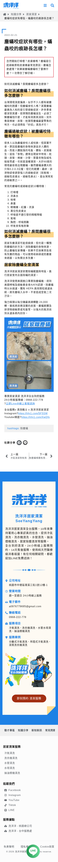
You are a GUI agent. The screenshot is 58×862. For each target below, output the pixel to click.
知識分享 (16, 14)
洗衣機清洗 (10, 758)
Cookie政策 (47, 846)
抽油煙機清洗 (12, 773)
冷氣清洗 (9, 753)
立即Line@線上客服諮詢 (20, 403)
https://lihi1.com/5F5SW (33, 413)
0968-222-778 (17, 617)
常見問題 (50, 730)
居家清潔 (31, 14)
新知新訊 (37, 730)
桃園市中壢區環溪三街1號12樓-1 (28, 585)
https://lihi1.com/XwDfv (35, 417)
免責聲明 (9, 846)
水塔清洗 (9, 768)
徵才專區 (9, 730)
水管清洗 (9, 763)
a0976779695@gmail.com (25, 606)
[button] (19, 442)
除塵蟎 (24, 428)
